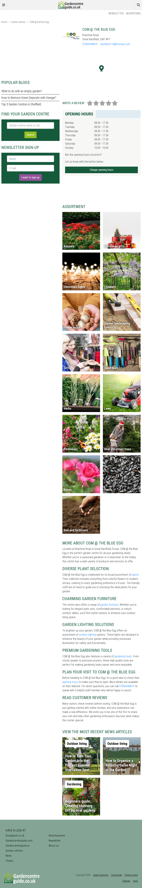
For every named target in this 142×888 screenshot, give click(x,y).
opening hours (70, 682)
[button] (101, 68)
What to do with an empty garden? (21, 91)
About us (54, 845)
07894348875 (90, 44)
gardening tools (123, 656)
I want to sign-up (30, 177)
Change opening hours (101, 169)
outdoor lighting (87, 634)
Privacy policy (131, 875)
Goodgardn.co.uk (15, 835)
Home (4, 22)
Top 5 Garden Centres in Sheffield (21, 104)
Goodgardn (116, 875)
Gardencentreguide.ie (17, 845)
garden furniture (109, 604)
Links (135, 881)
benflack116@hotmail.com (115, 44)
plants (135, 574)
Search (30, 134)
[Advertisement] (30, 51)
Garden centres (18, 22)
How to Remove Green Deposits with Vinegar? (28, 97)
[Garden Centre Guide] (71, 4)
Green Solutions (101, 875)
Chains (9, 860)
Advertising (133, 13)
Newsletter (116, 13)
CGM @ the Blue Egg (39, 22)
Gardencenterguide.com (19, 840)
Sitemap (126, 881)
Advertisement (57, 835)
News (9, 855)
